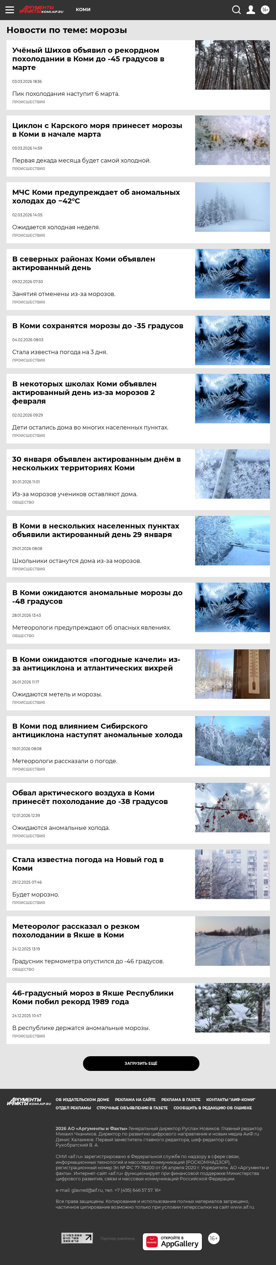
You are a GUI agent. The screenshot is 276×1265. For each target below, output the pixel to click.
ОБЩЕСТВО (23, 502)
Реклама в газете (181, 1099)
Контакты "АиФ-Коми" (230, 1099)
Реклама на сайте (135, 1099)
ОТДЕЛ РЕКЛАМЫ (73, 1108)
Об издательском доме (82, 1099)
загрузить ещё (141, 1063)
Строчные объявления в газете (132, 1108)
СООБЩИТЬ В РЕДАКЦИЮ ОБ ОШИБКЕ (213, 1108)
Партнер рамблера (118, 1238)
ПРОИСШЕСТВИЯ (28, 102)
